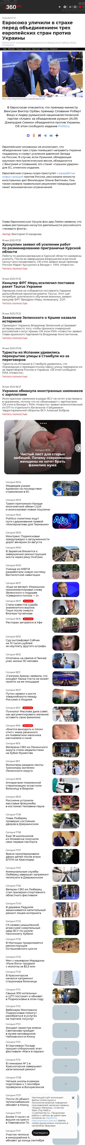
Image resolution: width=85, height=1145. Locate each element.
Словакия (53, 49)
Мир (5, 49)
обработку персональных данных (44, 1119)
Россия (28, 49)
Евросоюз (36, 49)
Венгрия (11, 49)
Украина (45, 49)
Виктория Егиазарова (26, 234)
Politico (63, 126)
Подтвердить (40, 1133)
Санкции (19, 49)
